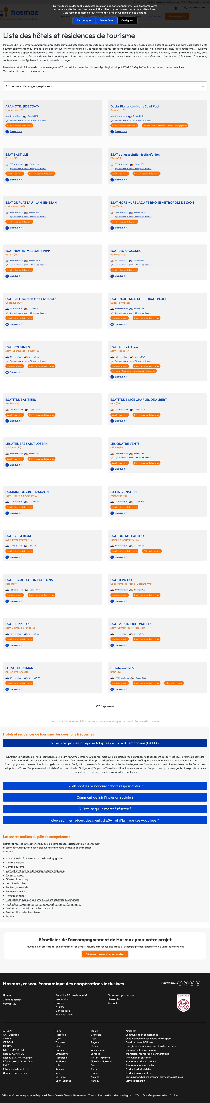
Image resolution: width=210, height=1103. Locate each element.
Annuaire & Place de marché (71, 995)
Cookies (123, 12)
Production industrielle (138, 1069)
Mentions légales (123, 1095)
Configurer (127, 20)
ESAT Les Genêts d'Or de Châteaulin (30, 299)
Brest (93, 1065)
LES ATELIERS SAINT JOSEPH (26, 443)
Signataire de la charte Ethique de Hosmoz (28, 120)
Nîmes (94, 1046)
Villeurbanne (98, 1049)
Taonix (92, 1095)
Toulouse (60, 1042)
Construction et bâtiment (139, 1042)
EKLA (6, 1065)
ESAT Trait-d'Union (124, 347)
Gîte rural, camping (152, 551)
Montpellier (62, 1057)
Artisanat (130, 1030)
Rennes (59, 1069)
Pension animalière (16, 891)
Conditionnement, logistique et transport (148, 1038)
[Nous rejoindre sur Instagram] (187, 983)
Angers (95, 1042)
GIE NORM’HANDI (13, 1049)
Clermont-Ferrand (101, 1061)
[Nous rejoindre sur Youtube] (199, 983)
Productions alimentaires (139, 1073)
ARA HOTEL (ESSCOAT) (22, 106)
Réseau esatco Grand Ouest (18, 1061)
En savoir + (16, 131)
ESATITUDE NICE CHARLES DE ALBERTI (139, 399)
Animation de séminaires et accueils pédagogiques (165, 125)
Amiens (95, 1076)
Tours (94, 1069)
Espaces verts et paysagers (140, 1049)
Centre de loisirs (15, 862)
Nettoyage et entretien (138, 1057)
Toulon (94, 1030)
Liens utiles (114, 999)
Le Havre (60, 1076)
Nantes (59, 1049)
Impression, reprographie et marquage (147, 1053)
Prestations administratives (140, 1061)
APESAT (7, 1030)
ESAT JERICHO (121, 580)
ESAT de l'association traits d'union (135, 154)
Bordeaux (60, 1061)
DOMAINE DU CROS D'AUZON (27, 491)
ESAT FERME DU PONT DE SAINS (29, 580)
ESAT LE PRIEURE (18, 624)
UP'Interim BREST (123, 668)
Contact (112, 1002)
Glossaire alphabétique (121, 995)
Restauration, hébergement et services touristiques (93, 721)
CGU (137, 1095)
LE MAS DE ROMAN (19, 668)
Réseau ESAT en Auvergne (18, 1057)
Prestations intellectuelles (139, 1065)
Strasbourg (61, 1053)
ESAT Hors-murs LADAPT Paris (27, 250)
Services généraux (135, 1080)
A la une (60, 1006)
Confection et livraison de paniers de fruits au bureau (35, 870)
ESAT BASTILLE (16, 154)
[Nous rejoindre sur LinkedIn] (193, 983)
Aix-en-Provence (100, 1057)
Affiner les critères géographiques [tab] (29, 86)
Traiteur (10, 916)
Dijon (93, 1038)
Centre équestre (15, 866)
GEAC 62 (8, 1042)
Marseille (60, 1034)
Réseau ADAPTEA (13, 1053)
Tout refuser (106, 20)
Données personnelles (155, 1095)
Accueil (55, 721)
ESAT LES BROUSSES (125, 250)
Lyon (58, 1038)
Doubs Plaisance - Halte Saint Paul (134, 106)
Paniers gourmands (17, 887)
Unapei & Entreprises (15, 1073)
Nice (58, 1046)
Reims (58, 1073)
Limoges (95, 1073)
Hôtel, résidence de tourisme (19, 125)
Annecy (95, 1080)
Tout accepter (84, 20)
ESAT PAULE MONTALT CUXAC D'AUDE (138, 299)
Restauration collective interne (23, 912)
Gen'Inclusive (62, 1010)
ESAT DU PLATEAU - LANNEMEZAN (31, 202)
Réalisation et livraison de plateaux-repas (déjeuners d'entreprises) (43, 903)
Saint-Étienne (63, 1080)
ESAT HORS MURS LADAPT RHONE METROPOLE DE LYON (152, 202)
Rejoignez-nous (64, 1014)
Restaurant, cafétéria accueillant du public (30, 908)
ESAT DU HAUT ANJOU (127, 535)
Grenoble (96, 1034)
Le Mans (95, 1053)
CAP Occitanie (11, 1034)
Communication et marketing (141, 1034)
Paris (58, 1030)
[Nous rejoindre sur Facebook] (181, 983)
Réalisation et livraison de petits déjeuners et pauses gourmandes (42, 899)
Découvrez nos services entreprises (105, 954)
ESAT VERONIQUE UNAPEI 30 (132, 624)
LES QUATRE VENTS (125, 443)
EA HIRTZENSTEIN (123, 491)
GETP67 (7, 1046)
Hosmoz (59, 1002)
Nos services (62, 999)
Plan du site (104, 1095)
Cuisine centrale (15, 875)
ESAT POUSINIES (17, 347)
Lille (57, 1065)
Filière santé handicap (15, 1069)
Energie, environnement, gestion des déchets (150, 1046)
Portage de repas (16, 895)
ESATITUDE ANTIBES (20, 399)
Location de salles (14, 174)
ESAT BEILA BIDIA (18, 535)
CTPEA (7, 1038)
